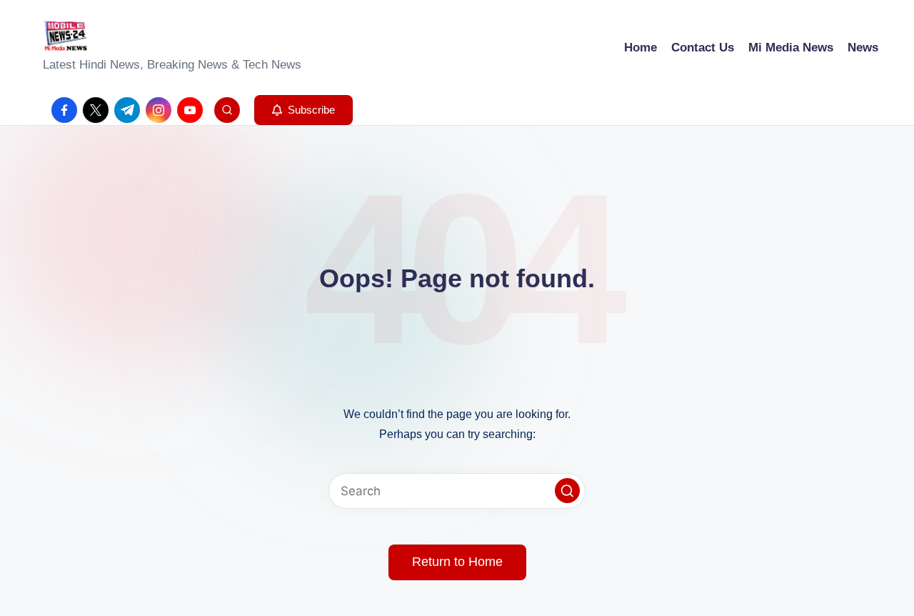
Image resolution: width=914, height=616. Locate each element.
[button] (303, 110)
